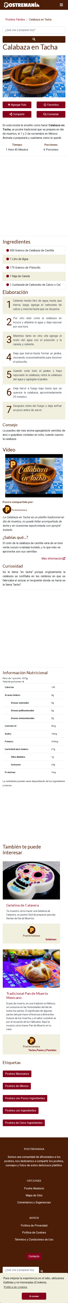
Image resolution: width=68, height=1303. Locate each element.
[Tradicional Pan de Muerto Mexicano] (31, 968)
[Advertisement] (34, 196)
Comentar (52, 114)
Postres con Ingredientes (20, 1110)
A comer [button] (34, 1296)
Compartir (18, 114)
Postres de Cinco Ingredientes (24, 1122)
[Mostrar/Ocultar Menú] (61, 5)
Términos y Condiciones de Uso (34, 1239)
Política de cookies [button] (15, 1287)
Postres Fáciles (15, 19)
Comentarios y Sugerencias (34, 1202)
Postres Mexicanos (17, 1073)
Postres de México (17, 1086)
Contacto (34, 1256)
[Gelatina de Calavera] (31, 880)
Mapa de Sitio (34, 1195)
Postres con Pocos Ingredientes (25, 1098)
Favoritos (53, 104)
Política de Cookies (34, 1232)
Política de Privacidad (34, 1225)
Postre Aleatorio (34, 1188)
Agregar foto (18, 104)
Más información (52, 558)
